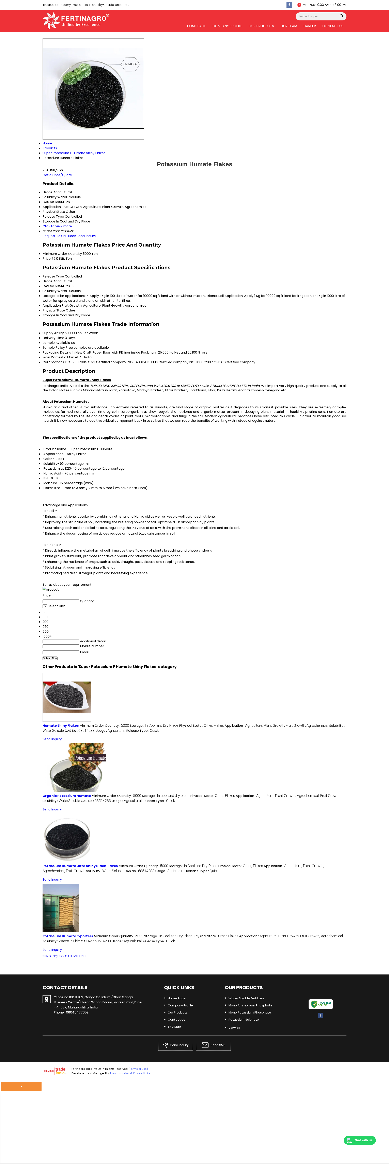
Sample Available (56, 342)
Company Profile (227, 26)
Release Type (53, 276)
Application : (276, 725)
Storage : (154, 725)
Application (52, 305)
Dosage (49, 295)
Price (47, 258)
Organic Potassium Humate (67, 795)
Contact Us (332, 26)
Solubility (50, 291)
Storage (49, 315)
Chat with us (363, 1140)
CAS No (48, 286)
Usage (47, 281)
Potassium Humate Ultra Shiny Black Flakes (80, 866)
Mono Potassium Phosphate (250, 1012)
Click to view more (57, 226)
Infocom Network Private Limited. (131, 1073)
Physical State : (201, 725)
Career (310, 26)
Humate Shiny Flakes (61, 725)
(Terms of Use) (138, 1069)
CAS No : (80, 730)
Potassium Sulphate (244, 1019)
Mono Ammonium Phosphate (251, 1005)
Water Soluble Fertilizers (247, 998)
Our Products (261, 26)
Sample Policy (54, 347)
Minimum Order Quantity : (104, 725)
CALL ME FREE (75, 956)
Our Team (288, 26)
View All (234, 1028)
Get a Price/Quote (57, 175)
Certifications (53, 362)
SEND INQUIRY (53, 956)
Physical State (54, 310)
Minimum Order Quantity (62, 253)
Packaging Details (57, 352)
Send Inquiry (86, 236)
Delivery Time (53, 338)
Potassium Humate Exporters (68, 936)
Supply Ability (53, 333)
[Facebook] (289, 5)
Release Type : (142, 730)
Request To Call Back (59, 236)
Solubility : (61, 801)
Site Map (174, 1026)
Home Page (196, 26)
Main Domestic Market (61, 357)
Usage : (110, 730)
